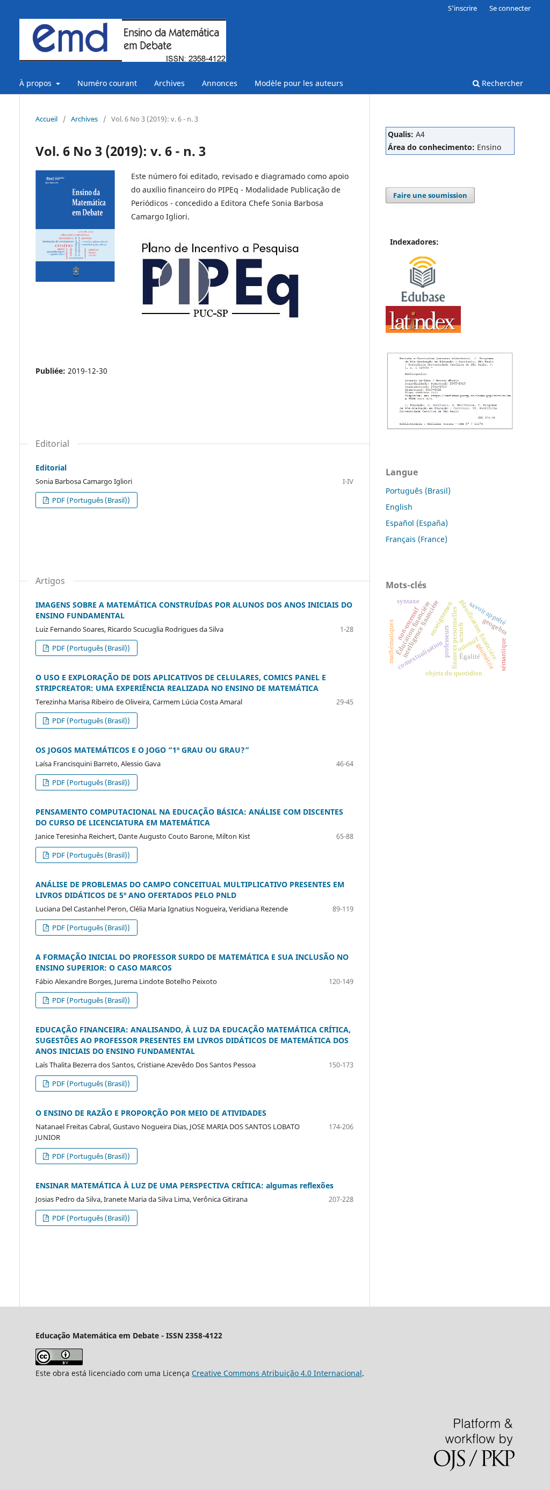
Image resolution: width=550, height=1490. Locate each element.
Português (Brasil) (418, 491)
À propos (36, 83)
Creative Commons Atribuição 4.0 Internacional (277, 1373)
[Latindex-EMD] (423, 330)
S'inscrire (462, 8)
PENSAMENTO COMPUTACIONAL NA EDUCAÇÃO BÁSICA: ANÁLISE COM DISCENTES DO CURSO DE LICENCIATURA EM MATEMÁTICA (189, 817)
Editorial (51, 467)
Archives (169, 83)
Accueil (46, 119)
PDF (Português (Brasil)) (90, 500)
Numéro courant (107, 83)
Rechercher (501, 83)
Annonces (219, 83)
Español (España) (417, 523)
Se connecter (510, 8)
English (399, 507)
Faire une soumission (430, 195)
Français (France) (416, 539)
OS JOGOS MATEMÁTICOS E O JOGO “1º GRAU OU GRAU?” (142, 750)
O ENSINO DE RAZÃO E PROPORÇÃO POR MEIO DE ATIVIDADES (150, 1113)
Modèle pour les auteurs (299, 83)
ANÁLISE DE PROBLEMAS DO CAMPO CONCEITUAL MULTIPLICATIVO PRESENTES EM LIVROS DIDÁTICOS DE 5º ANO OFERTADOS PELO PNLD (189, 889)
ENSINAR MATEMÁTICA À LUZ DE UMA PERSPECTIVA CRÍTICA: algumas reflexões (184, 1185)
